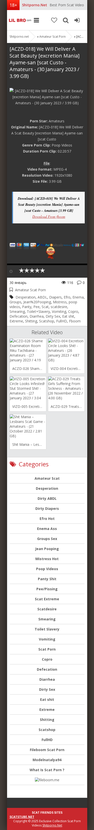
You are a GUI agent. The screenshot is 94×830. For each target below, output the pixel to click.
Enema (78, 297)
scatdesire (59, 306)
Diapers (55, 297)
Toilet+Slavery (38, 311)
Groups (15, 302)
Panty (26, 306)
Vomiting (59, 311)
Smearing (17, 311)
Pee (36, 306)
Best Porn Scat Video (67, 5)
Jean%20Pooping (37, 302)
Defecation (19, 316)
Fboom (75, 321)
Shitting (31, 321)
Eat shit (68, 316)
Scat (45, 306)
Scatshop (46, 321)
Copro (73, 311)
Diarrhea (37, 316)
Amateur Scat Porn (52, 36)
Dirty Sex (53, 316)
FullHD (61, 321)
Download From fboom (48, 216)
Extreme (16, 321)
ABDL (42, 297)
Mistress (60, 302)
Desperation (26, 297)
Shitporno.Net (52, 825)
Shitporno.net (19, 20)
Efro (67, 297)
